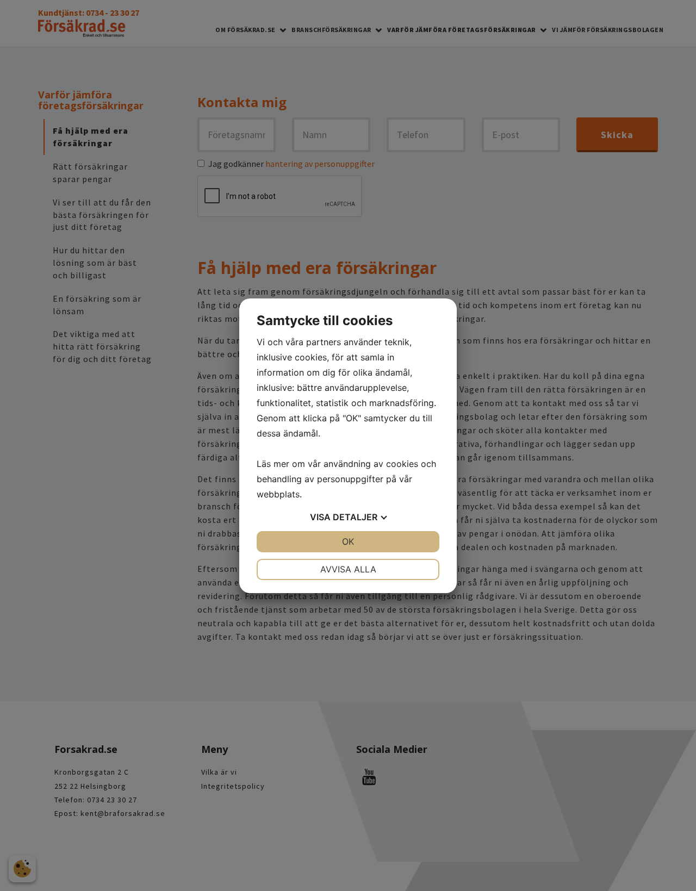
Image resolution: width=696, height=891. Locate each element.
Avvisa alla (348, 569)
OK (348, 541)
